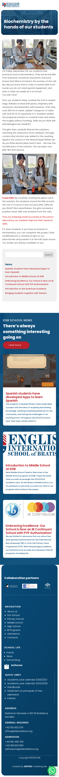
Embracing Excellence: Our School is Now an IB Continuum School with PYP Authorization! (29, 529)
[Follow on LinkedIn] (35, 762)
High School (13, 626)
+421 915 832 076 (14, 727)
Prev (3, 587)
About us (12, 611)
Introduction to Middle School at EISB (24, 276)
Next (55, 587)
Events (10, 652)
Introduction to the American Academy (25, 288)
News (9, 656)
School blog (13, 660)
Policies (11, 698)
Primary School (15, 619)
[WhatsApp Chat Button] (52, 770)
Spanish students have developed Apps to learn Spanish (24, 397)
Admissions (13, 633)
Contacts (12, 637)
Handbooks (13, 687)
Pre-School (13, 615)
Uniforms (16, 665)
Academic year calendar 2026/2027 (27, 679)
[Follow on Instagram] (29, 762)
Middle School (15, 622)
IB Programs (13, 630)
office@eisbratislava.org (18, 731)
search (48, 254)
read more (15, 345)
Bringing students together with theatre (26, 293)
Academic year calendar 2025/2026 (27, 683)
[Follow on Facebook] (24, 762)
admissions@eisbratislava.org (21, 749)
